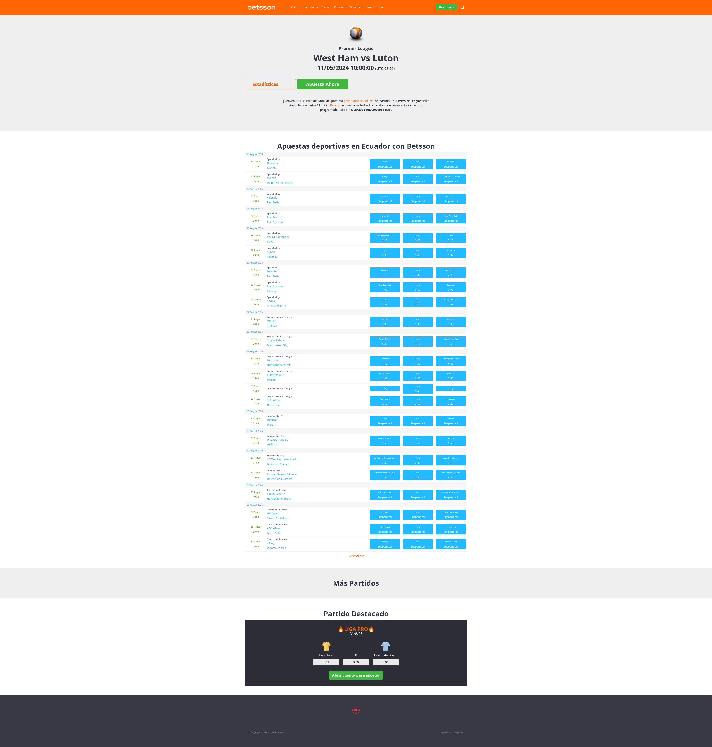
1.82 (326, 662)
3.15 (384, 273)
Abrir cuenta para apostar (356, 675)
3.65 (417, 441)
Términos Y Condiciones (452, 732)
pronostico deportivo (359, 101)
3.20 (450, 238)
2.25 (450, 273)
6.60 (450, 361)
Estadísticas (265, 84)
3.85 (384, 322)
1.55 (385, 441)
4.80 (450, 475)
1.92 (384, 287)
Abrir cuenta (446, 7)
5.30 (384, 342)
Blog (380, 7)
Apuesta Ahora (322, 84)
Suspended (385, 164)
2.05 (385, 376)
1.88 (450, 322)
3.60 (450, 376)
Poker (370, 7)
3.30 (417, 273)
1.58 (384, 475)
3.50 (356, 662)
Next (355, 556)
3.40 (417, 238)
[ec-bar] (326, 646)
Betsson (335, 105)
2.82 (417, 460)
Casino (326, 7)
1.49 (385, 361)
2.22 (384, 238)
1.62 (451, 342)
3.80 (417, 322)
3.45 (417, 253)
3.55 (385, 302)
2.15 (385, 401)
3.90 (385, 662)
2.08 (451, 302)
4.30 (417, 361)
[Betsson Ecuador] (261, 6)
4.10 (417, 342)
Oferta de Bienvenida (304, 7)
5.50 (451, 441)
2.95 (385, 253)
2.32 (451, 253)
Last (361, 556)
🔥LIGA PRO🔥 (356, 629)
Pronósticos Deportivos (348, 7)
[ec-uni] (385, 646)
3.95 (451, 287)
